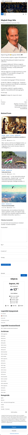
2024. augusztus (4, 385)
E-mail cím (4, 251)
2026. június (3, 338)
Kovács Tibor (16, 23)
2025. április (3, 367)
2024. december (4, 376)
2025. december (4, 351)
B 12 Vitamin (3, 313)
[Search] (26, 14)
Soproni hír (15, 95)
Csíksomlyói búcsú (6, 172)
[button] (26, 412)
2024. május (3, 392)
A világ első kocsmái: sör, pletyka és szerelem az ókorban (14, 137)
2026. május (3, 340)
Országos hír (9, 95)
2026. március (3, 345)
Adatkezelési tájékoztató (14, 433)
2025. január (3, 374)
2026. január (3, 349)
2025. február (3, 372)
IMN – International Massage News (8, 402)
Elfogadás (14, 427)
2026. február (3, 347)
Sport (20, 95)
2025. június (3, 363)
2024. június (3, 390)
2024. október (3, 381)
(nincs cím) (3, 318)
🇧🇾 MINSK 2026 (4, 315)
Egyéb (2, 397)
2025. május (3, 365)
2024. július (3, 387)
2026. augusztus (4, 334)
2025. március (3, 369)
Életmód (3, 135)
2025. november (4, 354)
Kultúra (12, 135)
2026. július (3, 336)
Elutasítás (14, 430)
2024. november (4, 378)
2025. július (3, 360)
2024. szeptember (4, 383)
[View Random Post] (23, 14)
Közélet (7, 135)
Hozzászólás (4, 227)
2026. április (3, 342)
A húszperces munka (5, 320)
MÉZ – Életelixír (4, 328)
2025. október (3, 356)
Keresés (3, 273)
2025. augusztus (4, 358)
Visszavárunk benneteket (8, 205)
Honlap (3, 257)
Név (2, 245)
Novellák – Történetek (5, 409)
